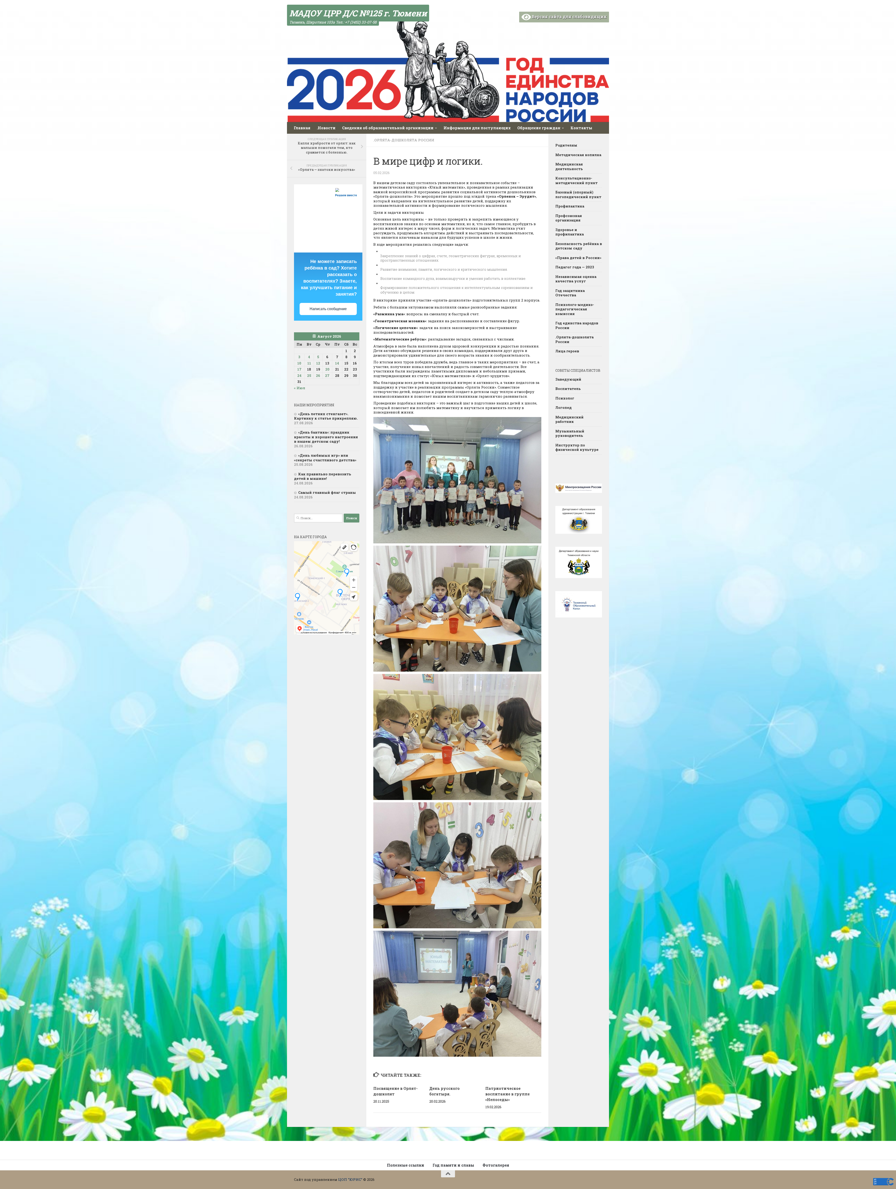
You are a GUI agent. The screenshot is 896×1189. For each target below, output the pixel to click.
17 (299, 369)
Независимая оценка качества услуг (575, 279)
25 (309, 375)
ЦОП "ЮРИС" (350, 1179)
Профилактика (569, 206)
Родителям (566, 145)
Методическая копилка (578, 154)
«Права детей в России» (578, 257)
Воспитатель (568, 388)
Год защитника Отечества (570, 293)
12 (318, 363)
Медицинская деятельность (569, 166)
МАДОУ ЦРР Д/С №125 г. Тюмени (358, 13)
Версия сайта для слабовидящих (569, 16)
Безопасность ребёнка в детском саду (578, 246)
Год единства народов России (576, 325)
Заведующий (568, 379)
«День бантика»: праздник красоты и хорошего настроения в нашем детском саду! (326, 437)
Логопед (563, 407)
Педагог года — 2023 (574, 267)
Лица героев (567, 351)
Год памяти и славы (453, 1165)
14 (337, 363)
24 (299, 375)
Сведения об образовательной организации (388, 127)
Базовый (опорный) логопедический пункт (578, 194)
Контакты (581, 127)
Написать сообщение (328, 309)
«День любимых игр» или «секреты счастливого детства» (325, 457)
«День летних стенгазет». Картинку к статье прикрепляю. (326, 416)
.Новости (326, 127)
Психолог (564, 398)
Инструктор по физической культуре (576, 447)
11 (309, 363)
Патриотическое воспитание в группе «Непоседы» (507, 1094)
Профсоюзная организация (568, 218)
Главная (302, 127)
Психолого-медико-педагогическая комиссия (574, 309)
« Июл (299, 388)
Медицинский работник (569, 419)
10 (299, 363)
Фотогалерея (496, 1165)
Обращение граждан (538, 127)
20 (327, 369)
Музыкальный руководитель (569, 433)
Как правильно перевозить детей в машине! (322, 476)
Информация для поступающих (477, 127)
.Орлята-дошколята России (403, 140)
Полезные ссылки (405, 1165)
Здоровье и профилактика (569, 232)
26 (318, 375)
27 (327, 375)
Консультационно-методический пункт (576, 180)
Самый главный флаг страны (327, 492)
